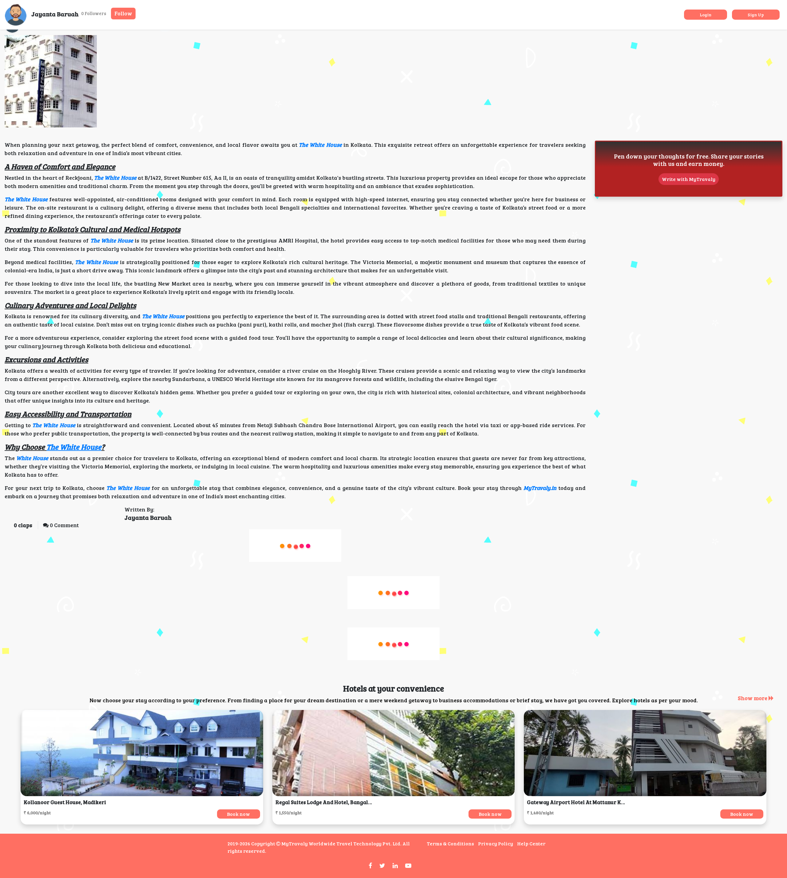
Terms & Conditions (450, 843)
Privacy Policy (495, 843)
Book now (238, 814)
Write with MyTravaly (688, 179)
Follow (123, 13)
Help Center (531, 843)
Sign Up (756, 15)
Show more (753, 698)
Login (705, 15)
